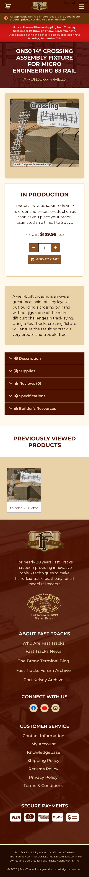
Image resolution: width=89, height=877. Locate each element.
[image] (44, 132)
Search (70, 2)
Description (29, 358)
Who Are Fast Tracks (43, 643)
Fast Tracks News (43, 651)
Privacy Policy (43, 777)
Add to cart (47, 259)
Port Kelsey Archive (43, 679)
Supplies (26, 371)
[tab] (44, 358)
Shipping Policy (43, 760)
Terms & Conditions (43, 785)
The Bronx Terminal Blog (43, 660)
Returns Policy (43, 768)
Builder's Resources (37, 408)
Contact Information (43, 735)
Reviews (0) (29, 383)
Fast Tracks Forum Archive (43, 670)
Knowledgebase (43, 752)
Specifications (31, 396)
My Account (43, 743)
